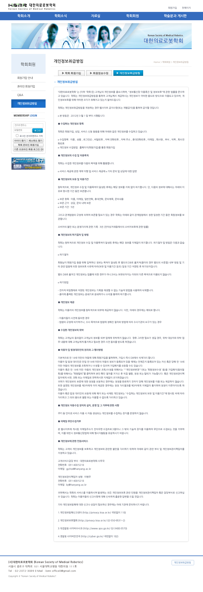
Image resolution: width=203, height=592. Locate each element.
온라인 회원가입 (26, 86)
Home (157, 62)
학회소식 (61, 16)
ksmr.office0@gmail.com (61, 571)
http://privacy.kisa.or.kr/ (97, 512)
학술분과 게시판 (175, 16)
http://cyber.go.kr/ (93, 536)
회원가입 (172, 8)
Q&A (20, 95)
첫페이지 (186, 8)
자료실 (96, 16)
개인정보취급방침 (27, 103)
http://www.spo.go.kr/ (97, 528)
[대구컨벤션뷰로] (28, 162)
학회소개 (23, 16)
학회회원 (132, 16)
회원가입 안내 (25, 78)
